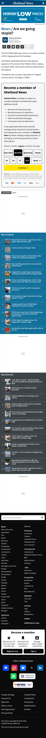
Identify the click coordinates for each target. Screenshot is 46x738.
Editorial (27, 526)
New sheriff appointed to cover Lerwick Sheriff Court (26, 265)
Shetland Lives (29, 542)
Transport (4, 605)
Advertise (5, 702)
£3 (7, 160)
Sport (3, 602)
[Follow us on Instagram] (14, 668)
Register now (12, 651)
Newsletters (28, 614)
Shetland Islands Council (33, 555)
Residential (28, 580)
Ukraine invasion (7, 608)
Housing (4, 583)
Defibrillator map (31, 623)
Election (4, 563)
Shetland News (15, 38)
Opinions (5, 615)
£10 (27, 160)
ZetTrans (27, 563)
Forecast (27, 599)
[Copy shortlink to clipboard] (22, 47)
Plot (25, 589)
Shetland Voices (30, 539)
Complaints (29, 698)
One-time (8, 152)
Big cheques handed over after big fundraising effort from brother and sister (25, 462)
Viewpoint (4, 623)
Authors (27, 611)
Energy (3, 569)
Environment (5, 574)
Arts (2, 535)
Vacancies (28, 570)
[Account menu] (43, 3)
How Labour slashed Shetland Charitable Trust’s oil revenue (27, 413)
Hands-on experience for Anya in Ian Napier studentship (25, 445)
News (6, 28)
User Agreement (8, 709)
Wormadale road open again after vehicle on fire (27, 329)
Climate (4, 543)
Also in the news (7, 529)
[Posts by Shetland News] (5, 40)
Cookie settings (7, 694)
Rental (26, 583)
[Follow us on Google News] (27, 676)
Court (3, 557)
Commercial (29, 549)
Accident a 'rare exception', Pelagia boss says (27, 453)
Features (28, 530)
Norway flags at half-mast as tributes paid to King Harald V (26, 405)
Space (3, 599)
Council (4, 555)
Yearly (38, 152)
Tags (26, 609)
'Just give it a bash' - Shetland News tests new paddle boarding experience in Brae (27, 382)
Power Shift (5, 597)
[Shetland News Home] (23, 5)
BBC (25, 557)
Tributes (27, 536)
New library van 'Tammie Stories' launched (24, 389)
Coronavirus (5, 552)
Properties (28, 577)
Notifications (30, 705)
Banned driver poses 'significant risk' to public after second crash (27, 241)
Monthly (18, 152)
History (4, 580)
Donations (28, 702)
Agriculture (5, 532)
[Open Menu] (2, 3)
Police (3, 591)
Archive (27, 606)
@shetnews (14, 40)
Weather (4, 611)
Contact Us (6, 698)
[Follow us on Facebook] (6, 668)
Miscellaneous (29, 591)
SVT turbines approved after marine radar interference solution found (27, 429)
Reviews (4, 621)
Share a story (6, 705)
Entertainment (6, 571)
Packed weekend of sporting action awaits (25, 397)
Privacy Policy (7, 713)
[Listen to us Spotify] (13, 676)
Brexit (3, 538)
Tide (25, 601)
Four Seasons (29, 545)
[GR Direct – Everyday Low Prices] (23, 15)
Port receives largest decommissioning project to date (27, 297)
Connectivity (5, 549)
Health (3, 577)
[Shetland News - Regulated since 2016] (23, 685)
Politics (4, 594)
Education (4, 560)
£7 (20, 160)
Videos (27, 618)
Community (5, 546)
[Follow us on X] (32, 668)
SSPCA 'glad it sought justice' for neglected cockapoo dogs (24, 321)
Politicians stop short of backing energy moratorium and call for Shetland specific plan (27, 314)
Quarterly (28, 152)
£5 (13, 160)
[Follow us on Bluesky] (23, 668)
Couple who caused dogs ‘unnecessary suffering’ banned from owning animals (27, 273)
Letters (4, 618)
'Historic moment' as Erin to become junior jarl (26, 289)
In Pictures (28, 533)
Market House (29, 560)
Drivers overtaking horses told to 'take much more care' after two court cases (26, 281)
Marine (3, 585)
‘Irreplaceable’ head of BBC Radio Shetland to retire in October (24, 305)
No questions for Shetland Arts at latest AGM (27, 421)
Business (4, 541)
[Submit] (42, 517)
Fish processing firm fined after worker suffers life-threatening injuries (26, 257)
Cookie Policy (30, 694)
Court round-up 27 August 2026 (23, 248)
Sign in (33, 651)
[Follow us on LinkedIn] (40, 668)
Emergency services (8, 566)
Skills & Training (30, 573)
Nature (3, 588)
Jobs (26, 567)
